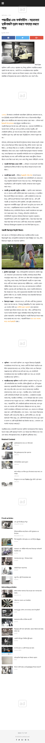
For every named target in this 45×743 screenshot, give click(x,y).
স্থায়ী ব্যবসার (4, 15)
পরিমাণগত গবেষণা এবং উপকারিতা (22, 600)
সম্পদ (10, 15)
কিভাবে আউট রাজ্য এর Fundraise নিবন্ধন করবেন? (27, 667)
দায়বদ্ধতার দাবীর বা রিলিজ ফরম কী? (23, 619)
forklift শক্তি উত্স (26, 175)
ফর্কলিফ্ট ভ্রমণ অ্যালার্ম (23, 307)
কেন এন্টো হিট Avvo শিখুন (20, 522)
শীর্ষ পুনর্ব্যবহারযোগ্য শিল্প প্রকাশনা (22, 452)
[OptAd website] (35, 268)
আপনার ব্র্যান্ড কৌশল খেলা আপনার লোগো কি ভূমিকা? (27, 610)
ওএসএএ (4, 115)
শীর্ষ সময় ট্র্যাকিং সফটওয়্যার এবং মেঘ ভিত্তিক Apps (27, 539)
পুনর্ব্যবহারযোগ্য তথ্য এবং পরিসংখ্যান (23, 443)
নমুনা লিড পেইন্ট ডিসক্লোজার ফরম (22, 577)
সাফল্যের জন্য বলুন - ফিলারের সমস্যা (23, 558)
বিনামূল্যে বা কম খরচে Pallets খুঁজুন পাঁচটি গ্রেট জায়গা (28, 479)
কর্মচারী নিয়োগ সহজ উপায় (20, 568)
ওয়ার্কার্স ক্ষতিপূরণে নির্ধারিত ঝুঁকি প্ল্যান (23, 638)
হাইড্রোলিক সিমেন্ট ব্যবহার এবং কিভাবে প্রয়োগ (25, 657)
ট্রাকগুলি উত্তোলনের (7, 123)
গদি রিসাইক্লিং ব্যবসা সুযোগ (21, 462)
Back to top (22, 733)
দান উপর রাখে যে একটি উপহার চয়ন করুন (24, 648)
